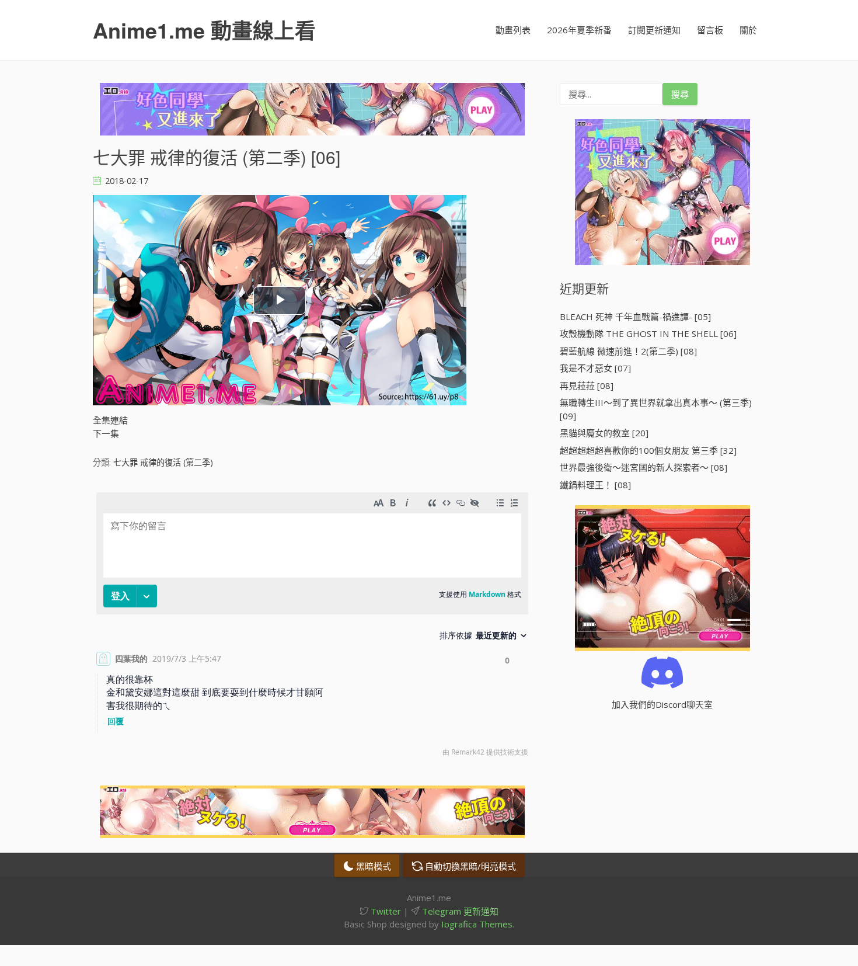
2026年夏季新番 (579, 30)
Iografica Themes (476, 924)
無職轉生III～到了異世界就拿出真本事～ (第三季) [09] (656, 409)
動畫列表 (513, 30)
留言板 (710, 30)
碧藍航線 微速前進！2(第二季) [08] (628, 351)
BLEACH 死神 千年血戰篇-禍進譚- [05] (635, 316)
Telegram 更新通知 (459, 911)
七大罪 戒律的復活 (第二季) (163, 462)
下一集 (106, 433)
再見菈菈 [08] (586, 385)
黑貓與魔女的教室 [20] (604, 433)
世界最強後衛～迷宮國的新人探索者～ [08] (643, 467)
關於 (748, 30)
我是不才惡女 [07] (595, 368)
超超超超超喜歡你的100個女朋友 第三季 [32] (648, 450)
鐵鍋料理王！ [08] (595, 485)
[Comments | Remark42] (312, 627)
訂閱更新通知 (654, 30)
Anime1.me (204, 30)
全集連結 (110, 420)
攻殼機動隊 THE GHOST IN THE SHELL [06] (648, 333)
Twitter (384, 911)
